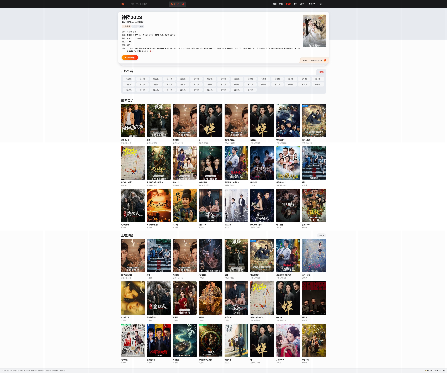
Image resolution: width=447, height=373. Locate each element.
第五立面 (228, 225)
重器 (303, 182)
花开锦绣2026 (126, 275)
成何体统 (124, 360)
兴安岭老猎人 (126, 225)
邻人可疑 (279, 225)
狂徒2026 (306, 225)
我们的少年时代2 (127, 182)
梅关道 (175, 225)
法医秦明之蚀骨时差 (232, 182)
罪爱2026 (202, 225)
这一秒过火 (125, 317)
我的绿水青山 (281, 182)
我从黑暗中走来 (256, 225)
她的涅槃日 (203, 182)
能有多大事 (125, 140)
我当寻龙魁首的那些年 (155, 182)
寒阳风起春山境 (152, 225)
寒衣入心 (176, 182)
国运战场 (253, 182)
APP (313, 4)
